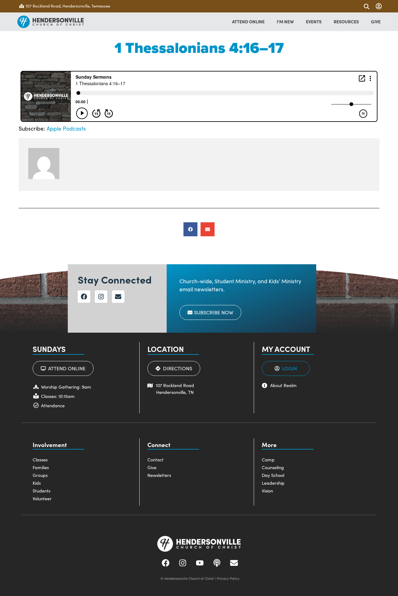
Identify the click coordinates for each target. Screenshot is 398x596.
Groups (40, 475)
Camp (268, 459)
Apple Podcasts (66, 128)
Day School (273, 475)
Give (151, 467)
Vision (267, 490)
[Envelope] (118, 296)
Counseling (273, 467)
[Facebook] (84, 296)
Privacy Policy (228, 578)
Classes (40, 459)
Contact (155, 459)
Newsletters (159, 475)
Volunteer (42, 498)
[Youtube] (200, 563)
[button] (190, 229)
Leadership (273, 483)
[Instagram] (101, 296)
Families (41, 467)
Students (41, 490)
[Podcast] (217, 563)
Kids (37, 483)
